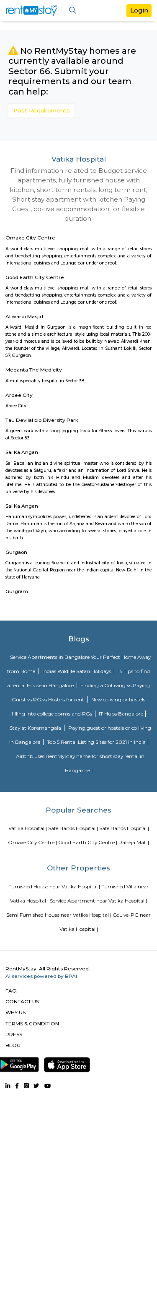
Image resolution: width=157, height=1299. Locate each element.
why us (15, 1012)
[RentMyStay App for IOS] (67, 1063)
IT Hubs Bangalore (121, 714)
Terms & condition (32, 1023)
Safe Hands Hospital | (73, 828)
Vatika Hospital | (27, 828)
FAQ (11, 990)
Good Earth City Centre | (87, 842)
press (13, 1034)
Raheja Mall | (133, 842)
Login (139, 10)
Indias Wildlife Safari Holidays (77, 671)
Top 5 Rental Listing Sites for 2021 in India (96, 742)
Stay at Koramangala (36, 728)
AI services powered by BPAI (41, 976)
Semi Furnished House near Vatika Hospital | (58, 915)
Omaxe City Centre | (32, 842)
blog (13, 1045)
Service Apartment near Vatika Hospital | (98, 901)
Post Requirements (41, 110)
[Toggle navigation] (73, 10)
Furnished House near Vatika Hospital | (54, 886)
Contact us (22, 1001)
